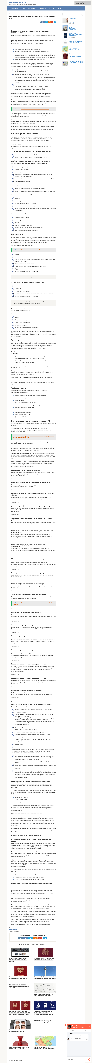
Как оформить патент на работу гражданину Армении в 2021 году (75, 48)
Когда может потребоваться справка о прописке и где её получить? (75, 20)
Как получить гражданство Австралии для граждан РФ (75, 34)
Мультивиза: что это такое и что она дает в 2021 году (76, 62)
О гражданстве (42, 8)
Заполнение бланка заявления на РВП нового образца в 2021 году (75, 41)
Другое (59, 8)
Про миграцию (32, 8)
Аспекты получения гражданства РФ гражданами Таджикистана (74, 27)
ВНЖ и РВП (52, 8)
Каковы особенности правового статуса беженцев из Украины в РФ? (75, 55)
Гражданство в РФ (17, 2)
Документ (23, 8)
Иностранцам (14, 8)
